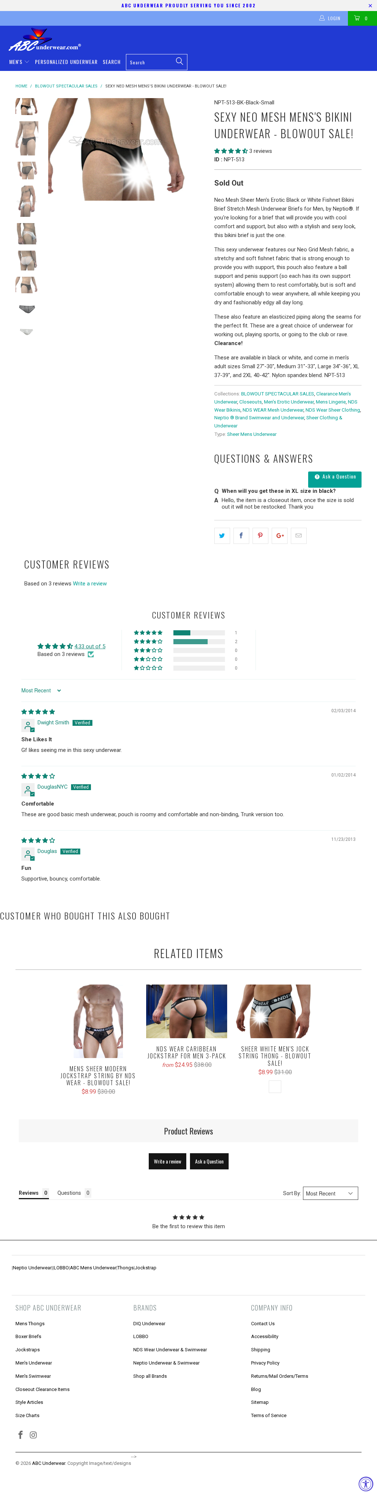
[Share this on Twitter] (222, 536)
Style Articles (29, 1402)
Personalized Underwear (66, 61)
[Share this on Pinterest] (260, 536)
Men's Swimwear (33, 1376)
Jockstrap (145, 1267)
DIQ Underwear (149, 1323)
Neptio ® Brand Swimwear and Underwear (259, 417)
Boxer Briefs (28, 1336)
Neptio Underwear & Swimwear (166, 1363)
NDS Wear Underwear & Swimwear (170, 1349)
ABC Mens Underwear (93, 1267)
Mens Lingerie (331, 402)
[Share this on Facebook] (241, 536)
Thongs (125, 1267)
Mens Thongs (30, 1323)
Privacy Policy (265, 1363)
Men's (16, 61)
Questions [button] (69, 1193)
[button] (231, 151)
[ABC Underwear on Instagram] (33, 1435)
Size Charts (27, 1415)
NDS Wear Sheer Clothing (333, 410)
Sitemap (260, 1402)
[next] (198, 149)
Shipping (260, 1349)
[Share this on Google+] (280, 536)
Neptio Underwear (32, 1267)
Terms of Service (268, 1415)
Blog (256, 1389)
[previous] (56, 149)
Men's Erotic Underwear (289, 402)
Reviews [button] (29, 1193)
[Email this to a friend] (299, 536)
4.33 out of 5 (89, 646)
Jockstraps (27, 1349)
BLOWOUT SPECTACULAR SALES (277, 394)
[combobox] (156, 62)
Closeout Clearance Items (42, 1389)
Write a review (90, 583)
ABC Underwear (48, 1463)
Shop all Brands (150, 1376)
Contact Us (263, 1323)
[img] (38, 712)
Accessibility (264, 1336)
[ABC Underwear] (192, 39)
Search (112, 61)
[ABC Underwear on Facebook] (21, 1435)
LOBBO (61, 1267)
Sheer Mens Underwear (251, 434)
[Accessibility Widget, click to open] (366, 1484)
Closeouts (250, 402)
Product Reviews (188, 1131)
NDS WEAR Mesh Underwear (273, 410)
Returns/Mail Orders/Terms (279, 1376)
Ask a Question (338, 476)
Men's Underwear (33, 1363)
